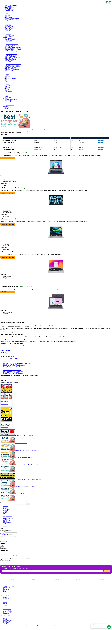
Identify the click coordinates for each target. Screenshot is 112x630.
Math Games (5, 591)
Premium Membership (7, 611)
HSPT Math (8, 21)
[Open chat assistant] (109, 627)
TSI (6, 92)
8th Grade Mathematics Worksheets (13, 53)
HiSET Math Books (7, 609)
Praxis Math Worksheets (11, 59)
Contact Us (5, 623)
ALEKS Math (5, 507)
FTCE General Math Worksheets (12, 45)
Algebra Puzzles (9, 100)
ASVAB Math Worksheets (11, 43)
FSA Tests (8, 15)
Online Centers (6, 589)
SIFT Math (8, 30)
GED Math (5, 512)
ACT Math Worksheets (10, 38)
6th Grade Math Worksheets (11, 50)
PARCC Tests (8, 24)
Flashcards (5, 590)
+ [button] (5, 5)
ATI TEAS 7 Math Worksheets (12, 44)
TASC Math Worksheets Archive (12, 69)
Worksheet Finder (6, 587)
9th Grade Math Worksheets (11, 54)
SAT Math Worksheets (10, 61)
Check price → (100, 140)
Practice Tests (6, 588)
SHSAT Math (5, 517)
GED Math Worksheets (10, 46)
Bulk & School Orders (7, 612)
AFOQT (7, 73)
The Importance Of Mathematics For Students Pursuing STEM (28, 479)
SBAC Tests (8, 29)
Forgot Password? (4, 534)
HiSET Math (5, 513)
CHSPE (7, 77)
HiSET (7, 80)
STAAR (7, 89)
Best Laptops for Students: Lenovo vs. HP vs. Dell (25, 493)
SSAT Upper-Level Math (8, 518)
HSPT (7, 81)
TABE (7, 90)
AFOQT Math (5, 506)
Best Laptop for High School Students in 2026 (24, 457)
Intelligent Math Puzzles (11, 102)
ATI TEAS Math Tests (10, 10)
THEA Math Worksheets (11, 67)
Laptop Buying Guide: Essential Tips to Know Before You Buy (27, 464)
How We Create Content (8, 620)
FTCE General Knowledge (11, 78)
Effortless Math (3, 1)
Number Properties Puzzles (11, 99)
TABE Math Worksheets (11, 68)
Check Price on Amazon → (8, 158)
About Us (5, 618)
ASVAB (7, 75)
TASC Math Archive (10, 35)
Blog (7, 108)
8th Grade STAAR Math (7, 522)
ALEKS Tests (8, 8)
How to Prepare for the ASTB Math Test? (11, 364)
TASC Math (5, 524)
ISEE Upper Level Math (7, 516)
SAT (6, 94)
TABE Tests (8, 34)
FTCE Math (8, 16)
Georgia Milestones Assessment (12, 18)
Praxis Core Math (6, 520)
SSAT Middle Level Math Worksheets (13, 64)
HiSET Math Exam (9, 20)
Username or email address (6, 530)
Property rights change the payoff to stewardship (13, 371)
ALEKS (7, 74)
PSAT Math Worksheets (11, 60)
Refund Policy (20, 627)
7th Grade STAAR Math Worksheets (13, 65)
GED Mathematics (9, 17)
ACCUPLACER (8, 97)
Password (2, 531)
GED (6, 79)
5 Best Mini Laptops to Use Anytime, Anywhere (25, 486)
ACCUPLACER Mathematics (11, 5)
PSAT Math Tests (9, 26)
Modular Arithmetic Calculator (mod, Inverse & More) (13, 373)
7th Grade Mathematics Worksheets (13, 51)
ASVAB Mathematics (10, 9)
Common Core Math (10, 11)
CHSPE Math (5, 510)
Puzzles (5, 98)
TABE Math (5, 523)
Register (10, 534)
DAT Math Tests (9, 14)
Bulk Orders (13, 627)
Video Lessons (6, 613)
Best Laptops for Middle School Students (24, 472)
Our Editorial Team (6, 621)
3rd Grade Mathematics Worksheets (13, 47)
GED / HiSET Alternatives (11, 91)
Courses (5, 71)
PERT (7, 86)
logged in (8, 382)
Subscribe (107, 571)
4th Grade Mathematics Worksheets (13, 48)
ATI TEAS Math (6, 598)
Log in (2, 533)
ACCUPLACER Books (7, 610)
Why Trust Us (5, 619)
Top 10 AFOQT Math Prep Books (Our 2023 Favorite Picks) (15, 369)
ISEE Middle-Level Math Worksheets (13, 57)
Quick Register (3, 541)
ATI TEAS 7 (8, 76)
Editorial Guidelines (6, 622)
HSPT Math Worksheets (11, 56)
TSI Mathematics (9, 36)
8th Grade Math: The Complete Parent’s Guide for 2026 (14, 365)
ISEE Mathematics (9, 23)
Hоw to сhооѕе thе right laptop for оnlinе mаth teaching (27, 501)
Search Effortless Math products (7, 503)
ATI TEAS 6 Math (6, 509)
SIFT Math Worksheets (10, 63)
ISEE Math (5, 603)
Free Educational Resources (8, 586)
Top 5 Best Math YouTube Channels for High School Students (28, 435)
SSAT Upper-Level (9, 85)
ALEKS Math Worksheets (11, 41)
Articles (7, 107)
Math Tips (5, 106)
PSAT (7, 96)
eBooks (4, 4)
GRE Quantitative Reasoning (11, 19)
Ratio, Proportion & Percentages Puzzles (14, 104)
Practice (5, 37)
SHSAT (7, 84)
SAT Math (5, 601)
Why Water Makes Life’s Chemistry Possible (12, 370)
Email (1, 545)
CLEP (7, 13)
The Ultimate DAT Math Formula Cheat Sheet (12, 366)
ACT (7, 95)
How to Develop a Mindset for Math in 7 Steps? (13, 367)
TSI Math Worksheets (10, 70)
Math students (19, 358)
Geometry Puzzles (9, 101)
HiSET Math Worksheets (11, 55)
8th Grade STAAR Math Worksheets (13, 66)
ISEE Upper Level (9, 82)
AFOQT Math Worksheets (11, 40)
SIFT (7, 88)
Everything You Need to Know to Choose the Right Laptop (27, 450)
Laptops (2, 358)
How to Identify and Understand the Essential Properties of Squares (17, 363)
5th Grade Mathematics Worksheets (13, 49)
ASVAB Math (5, 508)
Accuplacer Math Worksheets (12, 39)
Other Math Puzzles (10, 105)
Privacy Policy (27, 627)
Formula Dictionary (6, 593)
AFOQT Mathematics (10, 7)
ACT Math (5, 602)
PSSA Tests (8, 27)
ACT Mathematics (9, 6)
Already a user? (3, 548)
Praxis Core (8, 87)
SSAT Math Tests (9, 31)
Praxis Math (8, 25)
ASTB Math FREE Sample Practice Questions (12, 372)
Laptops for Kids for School (10, 358)
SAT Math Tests (9, 28)
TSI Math (5, 526)
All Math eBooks (6, 608)
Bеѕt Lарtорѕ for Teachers (21, 443)
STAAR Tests (8, 33)
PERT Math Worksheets (11, 58)
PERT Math (5, 519)
